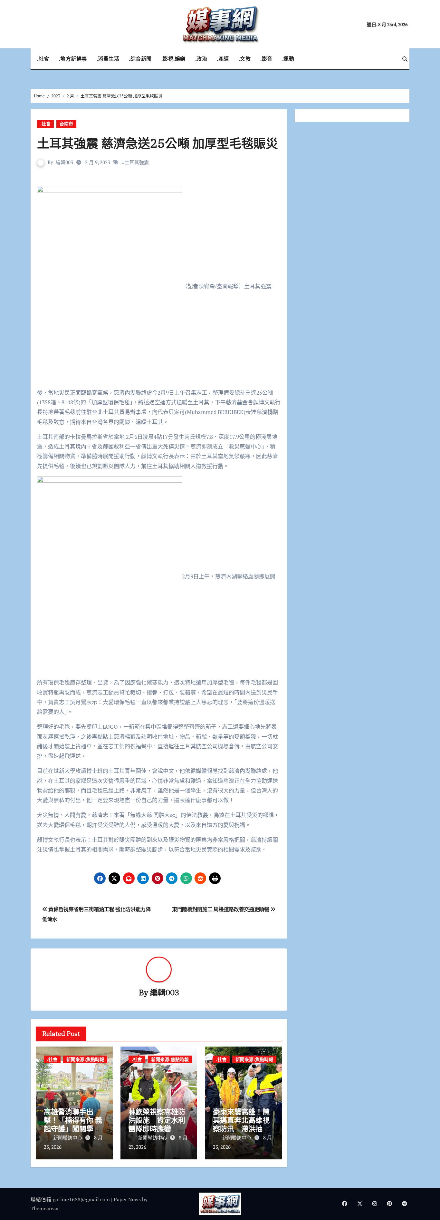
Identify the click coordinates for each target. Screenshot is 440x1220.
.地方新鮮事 (73, 58)
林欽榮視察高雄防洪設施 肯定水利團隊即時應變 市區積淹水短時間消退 (157, 1128)
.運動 (288, 58)
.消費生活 (108, 58)
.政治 (201, 58)
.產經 (223, 58)
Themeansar (45, 1208)
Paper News (127, 1199)
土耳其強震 (137, 162)
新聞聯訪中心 (68, 1137)
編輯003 (64, 162)
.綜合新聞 (140, 58)
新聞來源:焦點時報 (85, 1059)
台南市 (66, 124)
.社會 (43, 58)
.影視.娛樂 (173, 58)
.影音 (266, 58)
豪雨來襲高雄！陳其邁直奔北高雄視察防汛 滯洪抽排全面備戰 (241, 1124)
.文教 (245, 58)
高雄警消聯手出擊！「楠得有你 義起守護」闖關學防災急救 (73, 1124)
